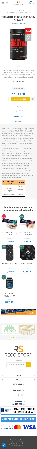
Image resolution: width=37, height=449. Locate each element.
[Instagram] (22, 395)
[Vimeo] (18, 394)
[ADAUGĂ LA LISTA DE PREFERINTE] (33, 99)
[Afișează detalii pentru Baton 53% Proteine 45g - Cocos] (9, 222)
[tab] (18, 116)
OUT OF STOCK (4, 216)
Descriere (18, 117)
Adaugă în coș (20, 99)
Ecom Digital (21, 442)
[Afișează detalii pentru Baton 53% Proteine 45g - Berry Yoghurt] (27, 222)
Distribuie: (18, 107)
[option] (14, 330)
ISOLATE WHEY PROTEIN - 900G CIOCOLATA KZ (9, 295)
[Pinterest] (14, 395)
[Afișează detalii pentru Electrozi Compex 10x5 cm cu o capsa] (9, 252)
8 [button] (22, 337)
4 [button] (16, 337)
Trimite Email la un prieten (23, 111)
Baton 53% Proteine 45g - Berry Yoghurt (27, 233)
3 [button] (14, 337)
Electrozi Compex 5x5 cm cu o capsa (27, 264)
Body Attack (22, 23)
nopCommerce (22, 440)
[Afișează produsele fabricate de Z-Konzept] (14, 330)
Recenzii (18, 121)
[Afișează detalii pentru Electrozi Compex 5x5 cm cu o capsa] (27, 252)
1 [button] (11, 337)
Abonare (28, 364)
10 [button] (25, 337)
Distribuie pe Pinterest (20, 111)
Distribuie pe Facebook (17, 111)
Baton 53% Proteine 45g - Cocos (9, 233)
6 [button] (19, 337)
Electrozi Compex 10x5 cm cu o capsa (9, 264)
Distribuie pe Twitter (14, 111)
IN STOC (22, 216)
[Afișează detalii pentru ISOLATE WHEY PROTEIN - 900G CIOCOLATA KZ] (9, 282)
